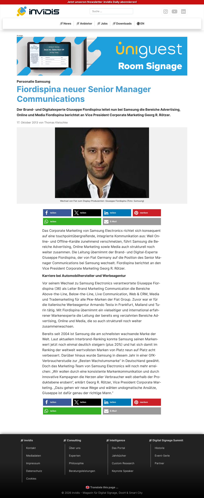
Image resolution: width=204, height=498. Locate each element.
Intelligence (117, 440)
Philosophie (76, 463)
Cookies (31, 478)
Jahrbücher (119, 455)
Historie (159, 448)
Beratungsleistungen (82, 471)
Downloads (124, 23)
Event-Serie (162, 455)
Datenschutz (34, 471)
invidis (28, 440)
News (67, 23)
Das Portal (118, 448)
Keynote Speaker (122, 471)
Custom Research (123, 463)
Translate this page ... (104, 487)
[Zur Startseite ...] (39, 12)
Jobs (104, 23)
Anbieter (86, 23)
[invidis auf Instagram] (165, 11)
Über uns (74, 448)
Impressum (33, 463)
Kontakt (31, 448)
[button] (57, 212)
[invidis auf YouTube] (174, 11)
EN (142, 23)
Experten (74, 455)
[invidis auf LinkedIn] (183, 11)
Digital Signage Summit (168, 440)
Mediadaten (33, 455)
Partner (159, 463)
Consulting (74, 440)
